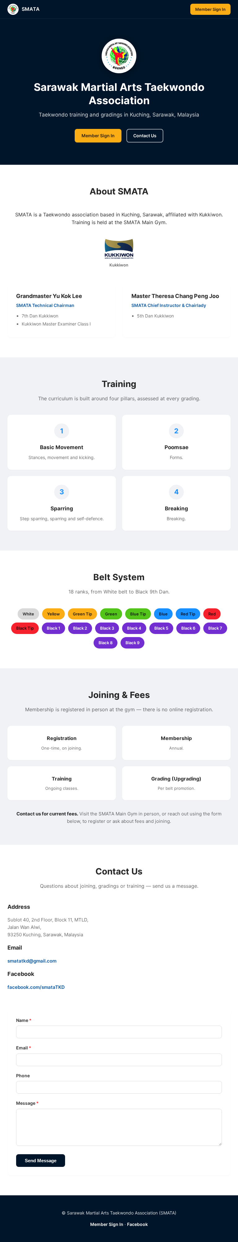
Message (27, 1103)
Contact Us (144, 135)
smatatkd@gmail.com (31, 961)
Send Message (40, 1160)
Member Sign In (210, 9)
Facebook (137, 1224)
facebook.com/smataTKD (36, 987)
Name (24, 1020)
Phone (23, 1075)
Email (23, 1047)
